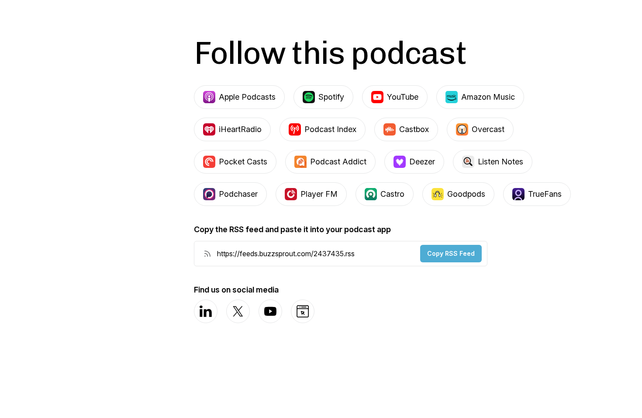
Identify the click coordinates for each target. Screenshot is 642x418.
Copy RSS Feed (451, 253)
